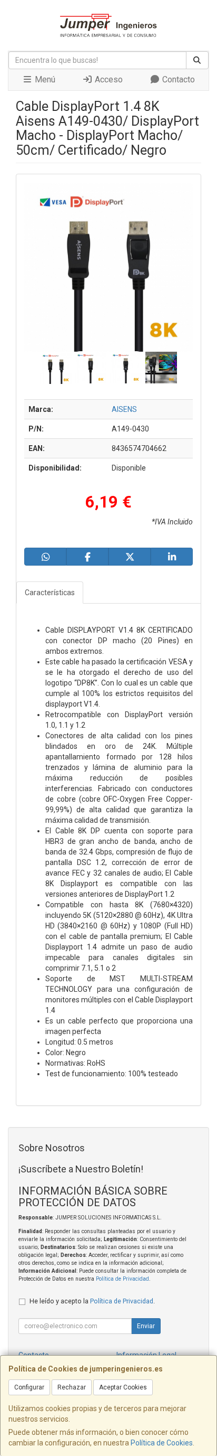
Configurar (29, 1387)
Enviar (146, 1326)
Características (50, 592)
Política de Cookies (162, 1443)
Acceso (108, 79)
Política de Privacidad (122, 1279)
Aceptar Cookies (123, 1387)
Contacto (177, 79)
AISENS (124, 409)
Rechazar (71, 1387)
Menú (44, 79)
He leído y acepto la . (92, 1301)
